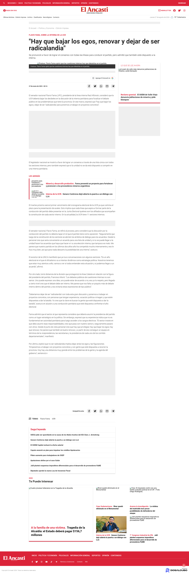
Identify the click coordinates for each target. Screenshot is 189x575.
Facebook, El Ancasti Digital (32, 562)
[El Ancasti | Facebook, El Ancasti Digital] (174, 10)
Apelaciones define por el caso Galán (45, 460)
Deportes (75, 3)
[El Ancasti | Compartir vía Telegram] (113, 86)
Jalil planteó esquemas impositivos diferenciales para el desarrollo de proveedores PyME (66, 466)
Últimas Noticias (8, 17)
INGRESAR (182, 3)
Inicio (20, 3)
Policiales (46, 3)
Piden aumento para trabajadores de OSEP (47, 455)
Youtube (46, 562)
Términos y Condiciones (67, 562)
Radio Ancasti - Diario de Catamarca (10, 10)
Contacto (56, 17)
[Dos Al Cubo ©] (176, 572)
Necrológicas (47, 17)
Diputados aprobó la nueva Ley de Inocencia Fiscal (50, 471)
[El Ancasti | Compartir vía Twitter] (95, 86)
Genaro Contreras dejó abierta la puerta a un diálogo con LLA (55, 440)
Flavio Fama (45, 419)
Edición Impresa (20, 17)
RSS (86, 562)
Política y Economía (32, 3)
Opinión (84, 3)
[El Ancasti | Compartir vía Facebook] (89, 86)
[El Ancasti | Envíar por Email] (107, 86)
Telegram (56, 562)
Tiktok (51, 562)
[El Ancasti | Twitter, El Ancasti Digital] (179, 10)
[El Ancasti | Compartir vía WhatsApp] (101, 86)
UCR (53, 419)
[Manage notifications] (184, 565)
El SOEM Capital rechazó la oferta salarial (47, 445)
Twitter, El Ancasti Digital (37, 562)
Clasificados (38, 17)
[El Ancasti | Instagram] (184, 10)
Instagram (41, 562)
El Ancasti (33, 28)
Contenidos (93, 3)
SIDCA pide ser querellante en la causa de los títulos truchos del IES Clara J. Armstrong (65, 435)
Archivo (29, 17)
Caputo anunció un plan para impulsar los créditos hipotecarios (55, 450)
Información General (61, 3)
